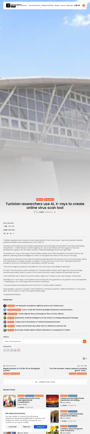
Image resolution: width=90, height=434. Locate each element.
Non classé (39, 396)
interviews (69, 5)
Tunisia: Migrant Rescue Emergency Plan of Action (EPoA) (41, 314)
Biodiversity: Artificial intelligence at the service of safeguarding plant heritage (46, 318)
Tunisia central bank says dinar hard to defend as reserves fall (40, 326)
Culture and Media (47, 5)
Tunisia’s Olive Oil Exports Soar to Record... (71, 429)
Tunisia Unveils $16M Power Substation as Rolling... (72, 399)
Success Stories (34, 5)
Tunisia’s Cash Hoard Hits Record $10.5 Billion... (71, 415)
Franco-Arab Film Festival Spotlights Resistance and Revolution (47, 310)
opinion (57, 5)
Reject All (26, 427)
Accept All (40, 427)
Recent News (49, 199)
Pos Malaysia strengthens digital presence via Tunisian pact (39, 306)
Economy (31, 396)
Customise (12, 427)
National (39, 199)
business (23, 5)
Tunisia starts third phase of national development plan (37, 322)
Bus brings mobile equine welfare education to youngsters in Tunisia (42, 330)
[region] (26, 420)
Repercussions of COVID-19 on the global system (21, 369)
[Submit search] (84, 341)
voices (63, 5)
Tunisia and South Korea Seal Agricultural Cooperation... (29, 400)
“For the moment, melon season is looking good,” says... (68, 369)
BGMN (42, 212)
